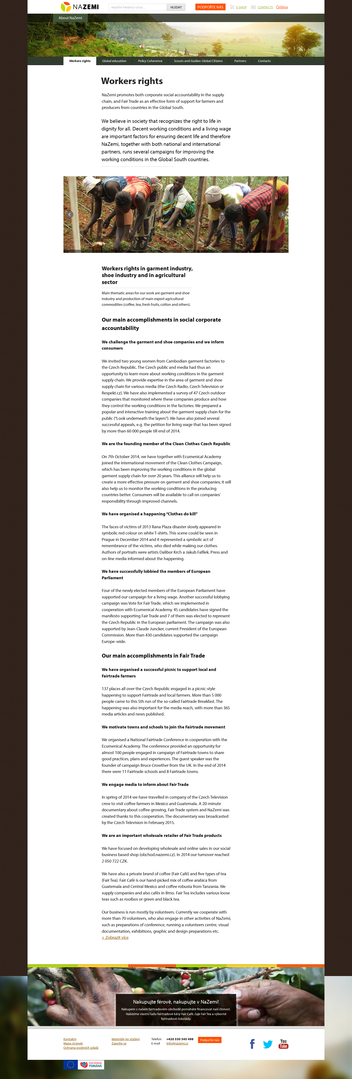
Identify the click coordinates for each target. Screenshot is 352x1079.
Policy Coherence (150, 61)
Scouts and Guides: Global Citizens (198, 61)
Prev (70, 214)
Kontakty (70, 1039)
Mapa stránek (73, 1043)
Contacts (264, 61)
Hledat (176, 7)
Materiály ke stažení (126, 1039)
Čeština (282, 7)
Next (282, 214)
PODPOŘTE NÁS (210, 7)
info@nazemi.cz (177, 1043)
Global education (114, 61)
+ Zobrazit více (115, 937)
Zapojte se (119, 1043)
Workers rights (80, 61)
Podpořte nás (209, 1040)
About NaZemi (70, 17)
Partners (240, 61)
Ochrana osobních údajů (80, 1047)
